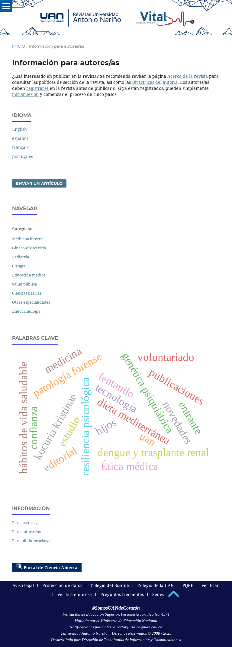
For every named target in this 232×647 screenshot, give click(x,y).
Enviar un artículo (39, 183)
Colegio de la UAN (155, 585)
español (20, 138)
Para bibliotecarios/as (32, 540)
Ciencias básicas (26, 293)
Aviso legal (23, 585)
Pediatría (20, 257)
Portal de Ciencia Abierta (50, 567)
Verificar (210, 585)
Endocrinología (26, 311)
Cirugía (18, 266)
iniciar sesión (25, 94)
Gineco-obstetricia (29, 248)
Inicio (18, 46)
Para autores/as (26, 531)
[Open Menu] (6, 6)
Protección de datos (62, 585)
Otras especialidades (31, 302)
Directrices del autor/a (155, 82)
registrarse (37, 88)
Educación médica (28, 275)
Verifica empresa (74, 594)
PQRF (187, 585)
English (19, 129)
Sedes (158, 594)
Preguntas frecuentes (122, 594)
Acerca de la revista (187, 76)
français (20, 147)
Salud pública (24, 284)
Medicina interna (28, 238)
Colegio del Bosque (110, 585)
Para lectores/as (26, 522)
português (22, 156)
